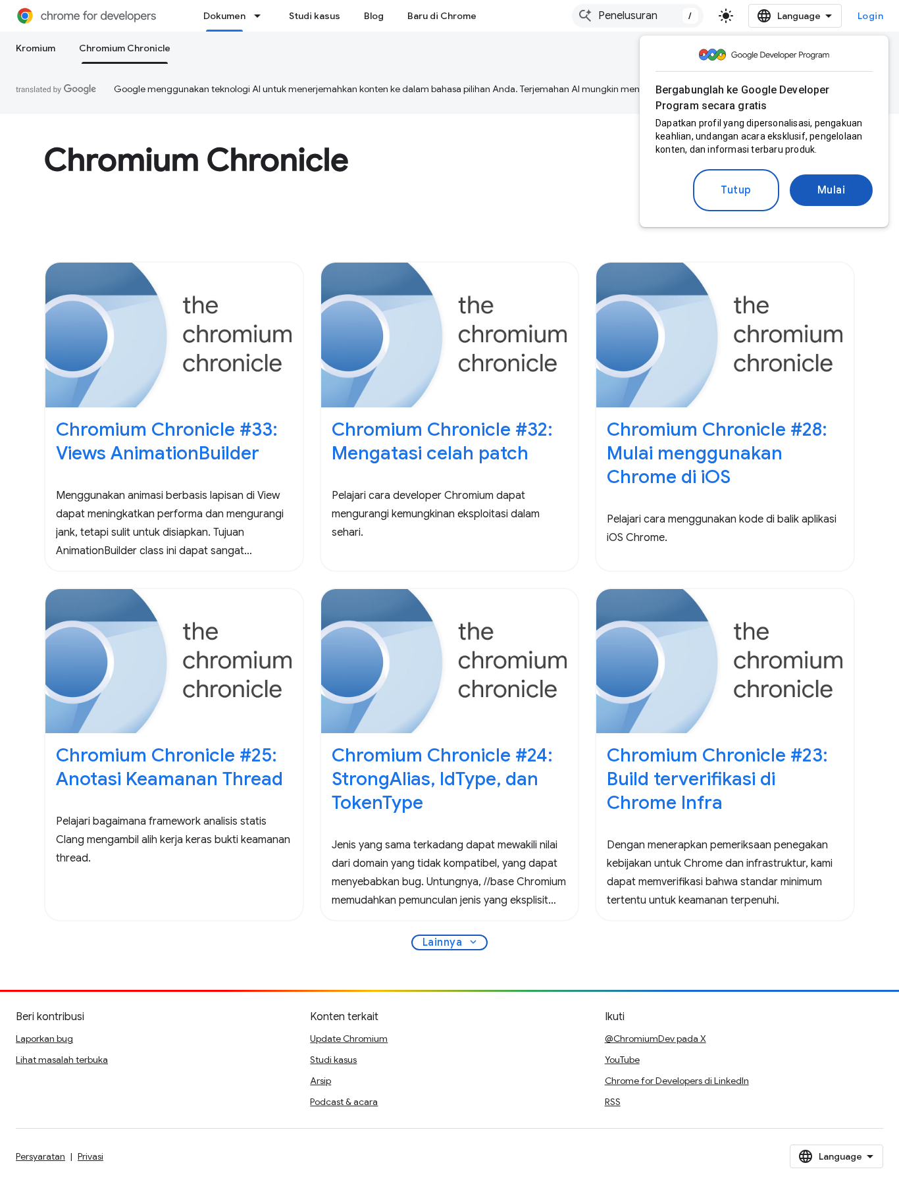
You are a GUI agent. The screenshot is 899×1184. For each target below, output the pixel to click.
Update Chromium (349, 1038)
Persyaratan (40, 1156)
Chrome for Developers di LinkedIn (677, 1081)
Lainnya (451, 942)
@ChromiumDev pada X (655, 1038)
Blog (374, 16)
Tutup (736, 190)
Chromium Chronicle (124, 48)
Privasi (90, 1156)
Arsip (320, 1081)
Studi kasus (314, 16)
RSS (613, 1102)
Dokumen (224, 16)
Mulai (831, 190)
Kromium (35, 48)
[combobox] (638, 16)
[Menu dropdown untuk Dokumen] (261, 16)
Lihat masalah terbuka (62, 1060)
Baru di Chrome (441, 16)
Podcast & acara (344, 1102)
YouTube (622, 1060)
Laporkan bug (44, 1038)
